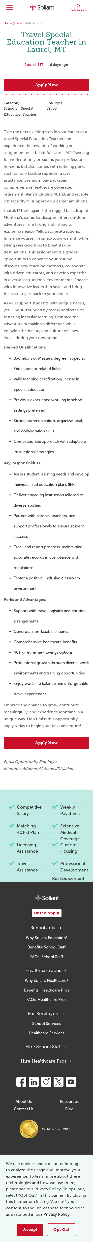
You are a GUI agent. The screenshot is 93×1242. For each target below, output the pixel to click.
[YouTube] (71, 1082)
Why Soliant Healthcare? (46, 980)
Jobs (19, 23)
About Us (24, 1101)
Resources (69, 1101)
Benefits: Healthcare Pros (46, 990)
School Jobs (44, 927)
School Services (46, 1023)
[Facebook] (21, 1082)
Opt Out (61, 1229)
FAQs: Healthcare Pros (46, 999)
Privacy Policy (56, 1214)
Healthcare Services (46, 1033)
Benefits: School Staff (46, 947)
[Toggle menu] (9, 7)
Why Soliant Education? (46, 937)
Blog (69, 1109)
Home (8, 23)
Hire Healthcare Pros (43, 1061)
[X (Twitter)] (58, 1082)
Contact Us (23, 1109)
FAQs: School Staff (46, 956)
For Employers (44, 1013)
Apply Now (46, 84)
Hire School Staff (43, 1046)
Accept (30, 1229)
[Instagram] (46, 1082)
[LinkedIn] (34, 1082)
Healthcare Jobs (43, 970)
